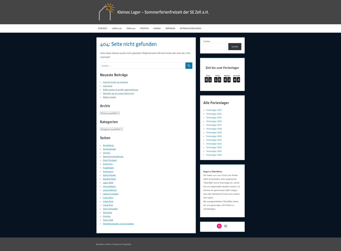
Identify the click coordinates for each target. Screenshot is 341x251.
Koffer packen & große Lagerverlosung (120, 89)
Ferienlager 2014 (214, 113)
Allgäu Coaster (109, 97)
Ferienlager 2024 (214, 151)
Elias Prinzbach (110, 160)
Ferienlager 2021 (214, 140)
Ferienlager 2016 (214, 121)
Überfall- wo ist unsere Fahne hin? (118, 93)
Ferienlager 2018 (214, 128)
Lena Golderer (109, 186)
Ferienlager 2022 (214, 143)
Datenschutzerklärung (190, 28)
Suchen (206, 41)
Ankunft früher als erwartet (115, 82)
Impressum (170, 28)
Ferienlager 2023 (214, 147)
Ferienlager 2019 (214, 132)
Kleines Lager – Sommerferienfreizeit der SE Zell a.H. (163, 12)
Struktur (144, 28)
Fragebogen (108, 167)
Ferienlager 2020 (214, 136)
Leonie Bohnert (110, 190)
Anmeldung (108, 145)
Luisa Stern (108, 197)
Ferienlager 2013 (214, 110)
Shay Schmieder (110, 208)
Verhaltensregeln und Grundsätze (118, 223)
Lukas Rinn (108, 205)
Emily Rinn (108, 164)
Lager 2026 (117, 28)
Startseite (102, 28)
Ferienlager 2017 (214, 125)
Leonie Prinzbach (111, 193)
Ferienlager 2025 (214, 155)
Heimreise (107, 86)
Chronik (157, 28)
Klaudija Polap (109, 179)
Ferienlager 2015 (214, 117)
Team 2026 (130, 28)
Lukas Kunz (108, 201)
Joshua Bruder (109, 175)
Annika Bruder (109, 149)
